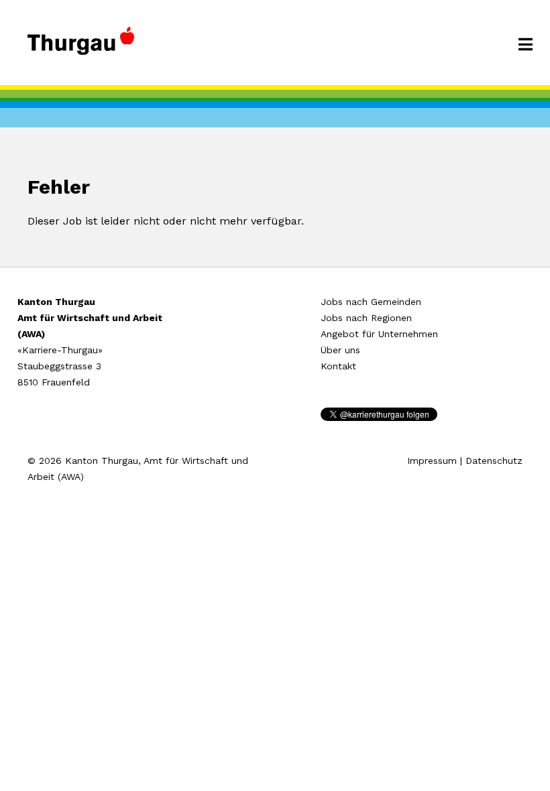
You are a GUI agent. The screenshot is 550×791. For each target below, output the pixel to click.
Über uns (340, 350)
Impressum (432, 460)
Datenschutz (493, 460)
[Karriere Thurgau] (81, 47)
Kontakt (338, 366)
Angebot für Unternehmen (379, 333)
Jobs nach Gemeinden (371, 301)
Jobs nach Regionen (366, 317)
